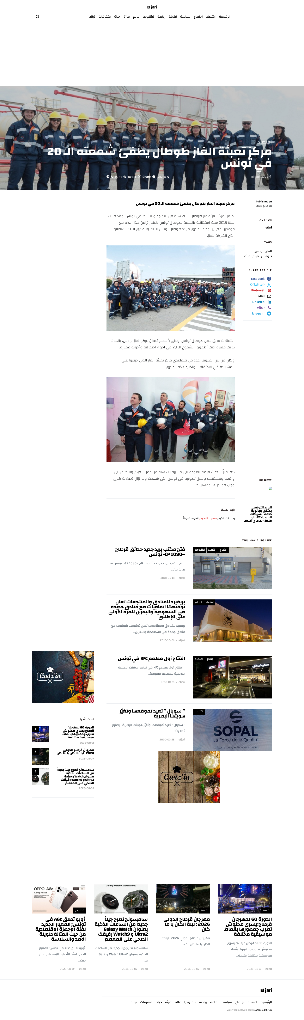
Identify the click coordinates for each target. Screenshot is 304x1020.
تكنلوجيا (148, 16)
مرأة (126, 16)
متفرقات (104, 16)
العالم (198, 602)
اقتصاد (211, 16)
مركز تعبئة (251, 256)
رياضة (161, 16)
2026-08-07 (86, 759)
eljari (269, 227)
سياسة (185, 16)
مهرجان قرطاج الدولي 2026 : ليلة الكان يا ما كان (75, 751)
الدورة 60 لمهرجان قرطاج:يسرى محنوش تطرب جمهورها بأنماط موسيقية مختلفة (78, 732)
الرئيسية (224, 16)
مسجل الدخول (208, 518)
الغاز (269, 251)
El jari (152, 7)
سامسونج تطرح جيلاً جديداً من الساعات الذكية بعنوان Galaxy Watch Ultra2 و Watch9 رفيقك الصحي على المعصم (75, 776)
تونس (259, 251)
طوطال (266, 256)
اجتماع (198, 16)
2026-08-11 (87, 743)
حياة (117, 16)
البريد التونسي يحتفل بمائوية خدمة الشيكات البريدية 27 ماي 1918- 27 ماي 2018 (258, 514)
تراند (92, 16)
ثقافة (173, 16)
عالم (136, 16)
